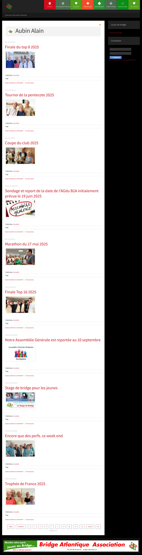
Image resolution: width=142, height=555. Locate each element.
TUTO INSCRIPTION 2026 (63, 7)
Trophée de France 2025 (25, 484)
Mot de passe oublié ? (117, 60)
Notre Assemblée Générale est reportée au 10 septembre (53, 340)
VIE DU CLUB (88, 7)
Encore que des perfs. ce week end (34, 436)
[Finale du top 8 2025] (20, 60)
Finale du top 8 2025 (22, 47)
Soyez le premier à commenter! (14, 83)
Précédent (21, 527)
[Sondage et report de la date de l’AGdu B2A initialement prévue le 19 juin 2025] (20, 208)
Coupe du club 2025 (21, 143)
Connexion (116, 57)
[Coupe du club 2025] (20, 155)
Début (11, 527)
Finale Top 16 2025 (20, 292)
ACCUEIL (49, 7)
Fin (98, 527)
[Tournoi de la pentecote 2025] (20, 107)
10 (69, 527)
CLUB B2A (76, 7)
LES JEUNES (134, 7)
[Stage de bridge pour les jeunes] (20, 400)
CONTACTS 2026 (122, 7)
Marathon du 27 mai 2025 (26, 244)
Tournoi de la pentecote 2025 (29, 95)
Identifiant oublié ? (130, 60)
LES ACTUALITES (16, 15)
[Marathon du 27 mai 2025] (20, 256)
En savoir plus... (30, 83)
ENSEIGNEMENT (99, 7)
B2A (12, 8)
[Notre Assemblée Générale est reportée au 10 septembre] (20, 352)
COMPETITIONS (111, 7)
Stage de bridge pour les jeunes (31, 388)
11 (75, 527)
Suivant (90, 527)
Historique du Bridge (116, 33)
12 (82, 527)
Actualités (16, 75)
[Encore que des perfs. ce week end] (20, 448)
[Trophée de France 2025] (20, 496)
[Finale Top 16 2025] (20, 304)
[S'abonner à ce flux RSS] (100, 25)
